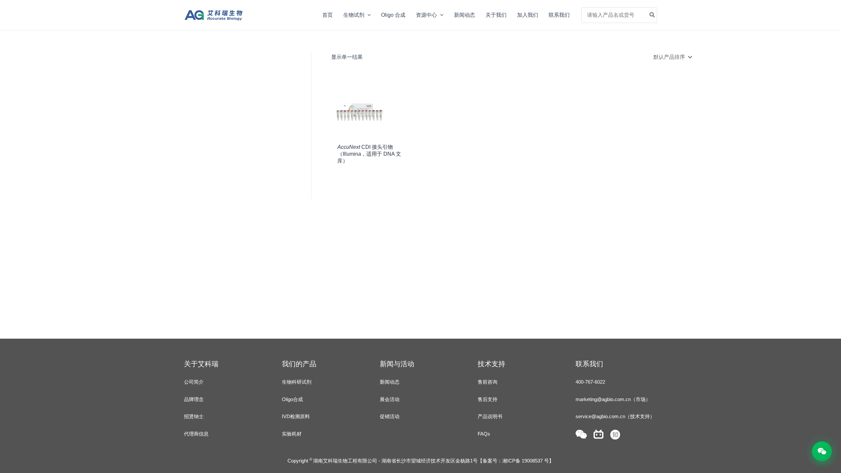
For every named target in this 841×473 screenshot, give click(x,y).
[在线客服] (822, 451)
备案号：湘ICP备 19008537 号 (516, 460)
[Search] (652, 15)
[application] (367, 15)
